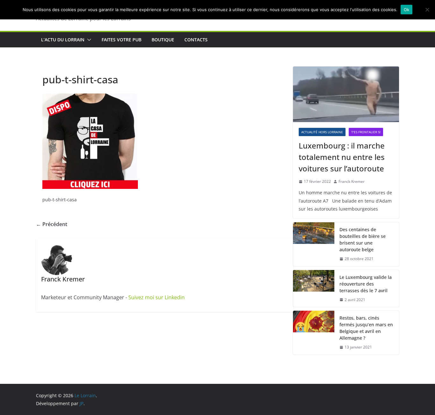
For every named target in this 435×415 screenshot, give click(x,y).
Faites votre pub (121, 40)
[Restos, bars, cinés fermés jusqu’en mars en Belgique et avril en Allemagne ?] (313, 333)
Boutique (163, 40)
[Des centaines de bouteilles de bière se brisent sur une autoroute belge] (313, 244)
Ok (407, 9)
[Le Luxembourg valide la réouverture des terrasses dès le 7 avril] (313, 288)
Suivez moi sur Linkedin (156, 297)
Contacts (196, 40)
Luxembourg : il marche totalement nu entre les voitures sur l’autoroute (342, 157)
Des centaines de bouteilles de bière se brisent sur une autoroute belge (362, 239)
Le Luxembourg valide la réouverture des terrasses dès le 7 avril (365, 284)
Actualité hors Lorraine (322, 132)
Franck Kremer (352, 181)
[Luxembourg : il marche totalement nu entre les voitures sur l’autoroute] (346, 94)
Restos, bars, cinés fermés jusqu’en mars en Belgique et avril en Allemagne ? (366, 328)
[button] (87, 39)
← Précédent (51, 224)
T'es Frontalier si (366, 132)
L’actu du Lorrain (62, 40)
